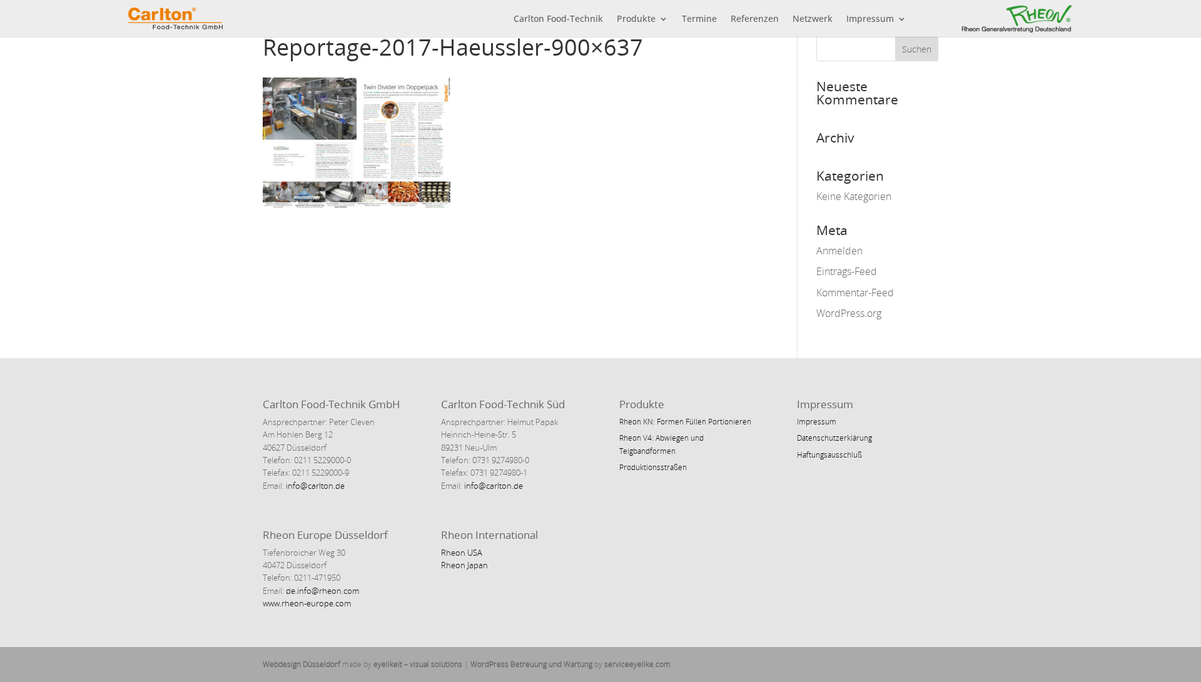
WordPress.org (848, 313)
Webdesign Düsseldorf (301, 664)
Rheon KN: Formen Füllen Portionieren (685, 421)
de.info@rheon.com (322, 590)
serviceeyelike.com (637, 664)
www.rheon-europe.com (307, 603)
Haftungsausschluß (829, 454)
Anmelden (839, 251)
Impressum (870, 19)
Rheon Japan (464, 565)
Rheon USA (461, 552)
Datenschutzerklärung (834, 438)
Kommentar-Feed (855, 292)
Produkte (636, 19)
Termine (699, 19)
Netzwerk (813, 19)
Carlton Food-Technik (558, 19)
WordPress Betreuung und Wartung (531, 664)
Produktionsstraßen (653, 467)
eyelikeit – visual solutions (417, 664)
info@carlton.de (314, 485)
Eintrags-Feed (846, 271)
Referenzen (755, 19)
